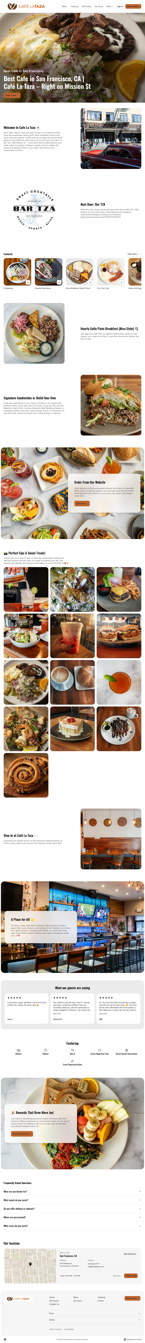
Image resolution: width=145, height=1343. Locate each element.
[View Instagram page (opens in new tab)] (5, 1339)
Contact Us (54, 1304)
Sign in (120, 6)
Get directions (130, 1254)
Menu (64, 6)
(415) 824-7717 (93, 1264)
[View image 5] (72, 636)
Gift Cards (86, 6)
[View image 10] (26, 728)
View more (57, 1013)
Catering (74, 6)
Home (51, 1297)
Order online (131, 1276)
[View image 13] (26, 775)
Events (101, 1301)
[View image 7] (26, 682)
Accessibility (69, 1329)
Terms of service (55, 1329)
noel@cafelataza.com (96, 1267)
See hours (116, 1276)
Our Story (99, 6)
